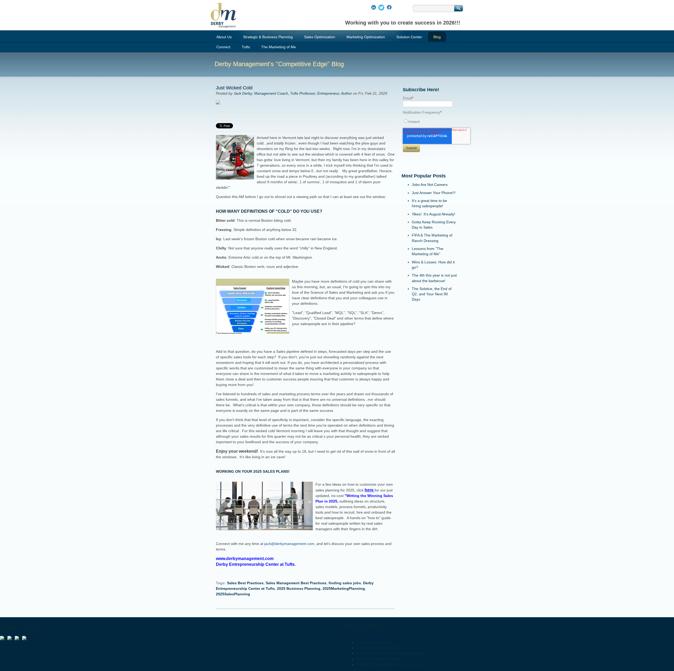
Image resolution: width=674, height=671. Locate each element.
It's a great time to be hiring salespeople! (390, 653)
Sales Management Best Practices (296, 583)
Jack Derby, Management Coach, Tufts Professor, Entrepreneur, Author (293, 93)
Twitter (247, 112)
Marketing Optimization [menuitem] (365, 37)
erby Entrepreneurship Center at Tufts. (257, 564)
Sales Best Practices (245, 583)
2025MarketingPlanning (344, 588)
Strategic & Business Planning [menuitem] (268, 37)
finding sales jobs (345, 583)
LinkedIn (240, 112)
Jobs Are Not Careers (430, 184)
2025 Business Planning (298, 588)
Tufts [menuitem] (246, 47)
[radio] (429, 121)
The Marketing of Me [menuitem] (278, 47)
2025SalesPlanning (233, 594)
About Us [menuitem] (224, 37)
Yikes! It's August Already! (433, 214)
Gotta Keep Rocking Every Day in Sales (389, 664)
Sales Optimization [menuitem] (319, 37)
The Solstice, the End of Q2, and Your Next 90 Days (432, 294)
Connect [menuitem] (223, 47)
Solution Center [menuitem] (409, 37)
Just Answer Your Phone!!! (433, 193)
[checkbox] (429, 121)
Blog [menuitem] (437, 37)
